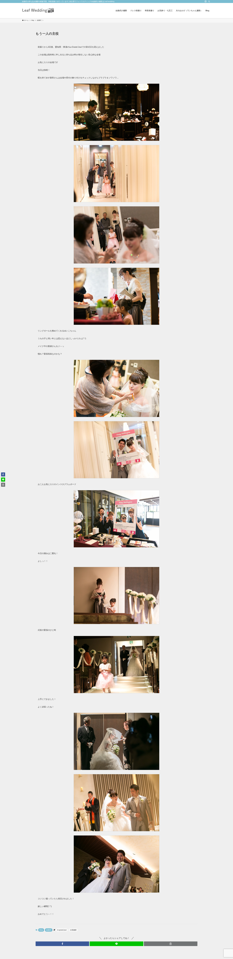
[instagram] (205, 1)
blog (41, 930)
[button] (62, 943)
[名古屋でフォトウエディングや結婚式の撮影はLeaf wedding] (38, 10)
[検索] (209, 1)
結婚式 (48, 930)
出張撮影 (73, 930)
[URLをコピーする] (170, 943)
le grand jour (62, 930)
